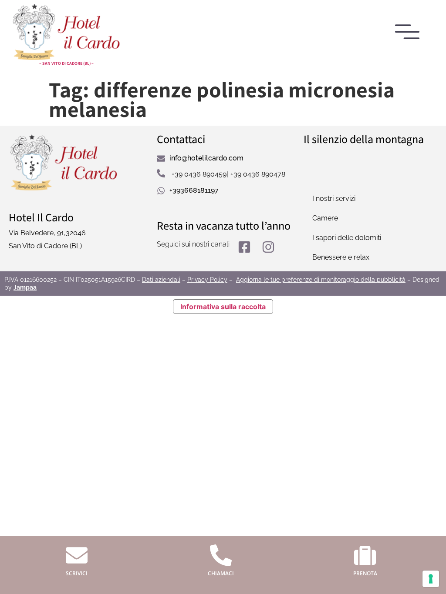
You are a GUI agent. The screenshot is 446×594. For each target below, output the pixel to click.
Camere (325, 218)
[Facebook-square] (244, 247)
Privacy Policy (207, 279)
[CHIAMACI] (221, 555)
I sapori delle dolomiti (346, 238)
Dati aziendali (161, 279)
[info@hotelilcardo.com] (161, 158)
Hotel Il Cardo (41, 217)
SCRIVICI (77, 573)
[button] (408, 33)
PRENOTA (365, 573)
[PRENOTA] (365, 555)
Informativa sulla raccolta (223, 306)
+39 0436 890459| (200, 174)
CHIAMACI (221, 573)
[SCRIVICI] (77, 555)
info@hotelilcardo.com (206, 158)
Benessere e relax (340, 257)
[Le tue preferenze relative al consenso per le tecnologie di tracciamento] (430, 579)
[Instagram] (268, 247)
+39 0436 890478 (257, 174)
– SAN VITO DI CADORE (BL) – (66, 63)
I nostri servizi (333, 198)
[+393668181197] (161, 191)
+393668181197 (194, 190)
